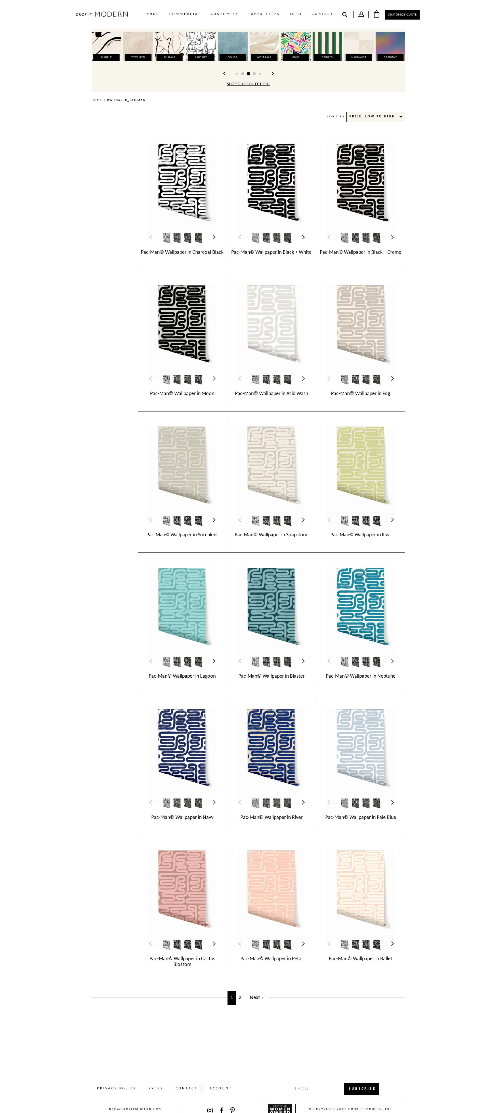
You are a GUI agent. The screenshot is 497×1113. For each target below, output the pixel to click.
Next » (257, 997)
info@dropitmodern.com (135, 1109)
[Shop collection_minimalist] (359, 46)
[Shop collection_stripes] (327, 46)
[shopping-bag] (376, 13)
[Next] (213, 237)
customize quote (402, 14)
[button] (237, 74)
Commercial (185, 14)
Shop (153, 14)
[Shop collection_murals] (169, 46)
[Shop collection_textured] (138, 46)
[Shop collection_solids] (233, 46)
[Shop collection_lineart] (201, 46)
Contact (322, 14)
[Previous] (151, 237)
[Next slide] (272, 73)
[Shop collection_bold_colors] (296, 46)
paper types (264, 14)
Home (97, 100)
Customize (225, 14)
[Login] (361, 15)
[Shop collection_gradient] (390, 46)
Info (296, 14)
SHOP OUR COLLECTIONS (248, 84)
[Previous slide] (224, 73)
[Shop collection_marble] (106, 46)
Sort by (336, 116)
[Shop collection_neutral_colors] (264, 46)
